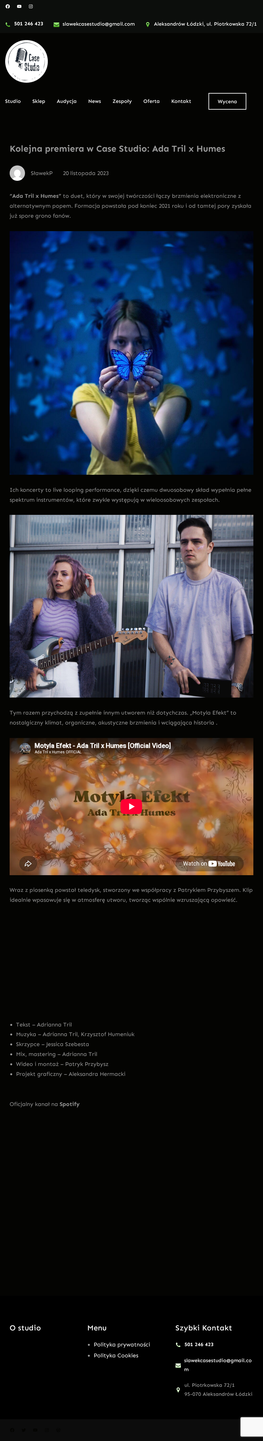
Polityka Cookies (116, 1355)
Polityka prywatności (122, 1344)
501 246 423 (28, 24)
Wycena (227, 101)
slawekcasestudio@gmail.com (99, 24)
